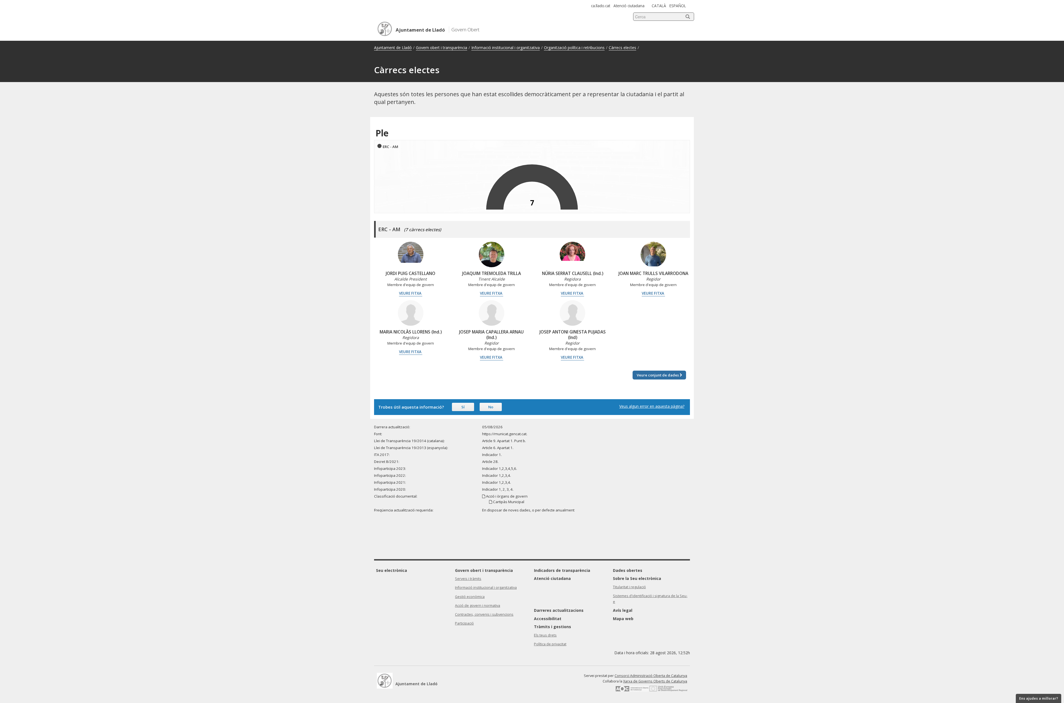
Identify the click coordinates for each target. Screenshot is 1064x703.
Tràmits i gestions (552, 626)
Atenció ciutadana (628, 5)
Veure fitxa (410, 293)
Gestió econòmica (470, 596)
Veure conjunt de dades (658, 375)
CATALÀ (659, 5)
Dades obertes (627, 570)
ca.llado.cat (600, 5)
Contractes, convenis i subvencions (484, 614)
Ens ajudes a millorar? (1038, 698)
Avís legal (622, 610)
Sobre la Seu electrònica (637, 578)
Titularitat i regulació (629, 587)
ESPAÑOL (677, 5)
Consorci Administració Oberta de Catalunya (651, 675)
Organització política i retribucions (574, 47)
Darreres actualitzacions (559, 610)
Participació (464, 623)
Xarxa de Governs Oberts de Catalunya (655, 681)
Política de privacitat (550, 644)
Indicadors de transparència (562, 570)
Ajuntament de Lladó (393, 47)
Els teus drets (545, 635)
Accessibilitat (547, 618)
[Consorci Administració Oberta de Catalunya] (632, 690)
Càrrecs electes (622, 47)
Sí (463, 406)
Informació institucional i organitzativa (505, 47)
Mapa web (623, 618)
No (490, 406)
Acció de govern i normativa (477, 605)
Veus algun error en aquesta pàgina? (651, 406)
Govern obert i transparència (441, 47)
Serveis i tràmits (468, 578)
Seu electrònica (391, 570)
